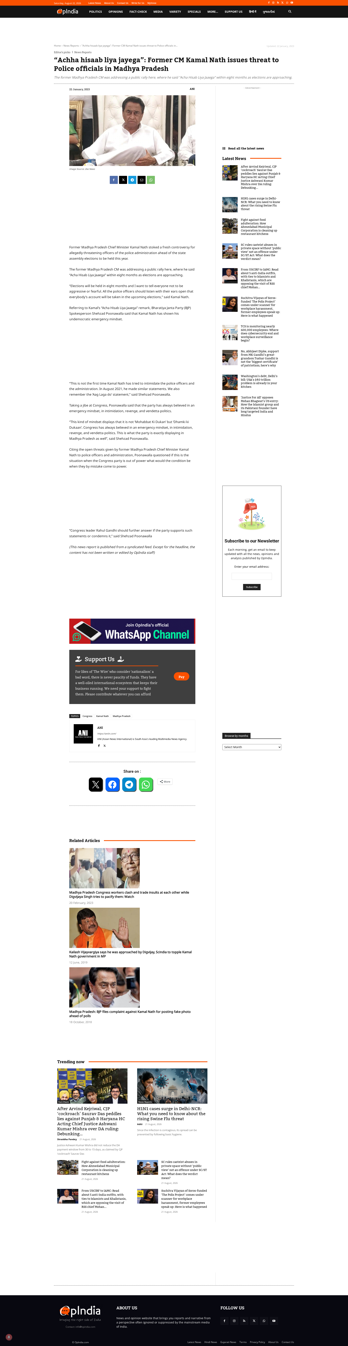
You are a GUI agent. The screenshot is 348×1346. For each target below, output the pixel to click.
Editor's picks (62, 52)
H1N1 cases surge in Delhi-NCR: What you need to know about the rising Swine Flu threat (171, 1113)
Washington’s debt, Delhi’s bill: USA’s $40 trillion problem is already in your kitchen (259, 381)
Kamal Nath (102, 716)
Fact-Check (63, 1101)
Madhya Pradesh (121, 716)
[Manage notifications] (9, 1337)
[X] (282, 3)
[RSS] (278, 3)
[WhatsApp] (287, 3)
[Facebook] (268, 3)
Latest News (234, 158)
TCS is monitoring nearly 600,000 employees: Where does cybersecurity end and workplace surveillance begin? (260, 333)
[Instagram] (273, 3)
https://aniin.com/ (106, 733)
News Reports (71, 45)
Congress (87, 716)
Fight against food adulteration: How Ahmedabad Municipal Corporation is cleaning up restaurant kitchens (103, 1168)
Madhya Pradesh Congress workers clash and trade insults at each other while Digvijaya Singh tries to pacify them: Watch (129, 894)
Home (57, 45)
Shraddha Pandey (67, 1139)
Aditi (139, 1124)
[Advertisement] (155, 1247)
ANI (192, 89)
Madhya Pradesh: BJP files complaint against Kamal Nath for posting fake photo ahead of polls (130, 1013)
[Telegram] (132, 180)
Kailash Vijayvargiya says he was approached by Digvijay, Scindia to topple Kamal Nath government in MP (130, 954)
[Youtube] (291, 3)
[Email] (142, 180)
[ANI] (83, 736)
